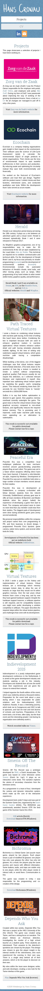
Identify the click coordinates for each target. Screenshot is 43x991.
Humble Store (31, 285)
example (17, 262)
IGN (14, 816)
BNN (16, 772)
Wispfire (34, 290)
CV (21, 26)
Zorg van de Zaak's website (22, 109)
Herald (23, 290)
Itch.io (24, 288)
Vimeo (32, 726)
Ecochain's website (20, 194)
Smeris (5, 777)
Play (7, 977)
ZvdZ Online (8, 91)
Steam (8, 285)
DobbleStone (28, 542)
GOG (16, 285)
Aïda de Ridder (22, 252)
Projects (21, 19)
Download (11, 819)
